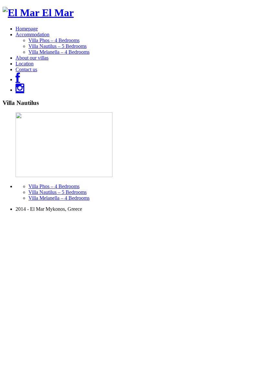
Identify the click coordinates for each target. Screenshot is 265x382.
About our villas (32, 58)
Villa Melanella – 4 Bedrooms (59, 52)
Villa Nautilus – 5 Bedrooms (57, 46)
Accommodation (32, 34)
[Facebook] (18, 79)
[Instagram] (20, 90)
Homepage (27, 28)
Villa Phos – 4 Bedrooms (54, 40)
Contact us (26, 69)
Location (25, 63)
